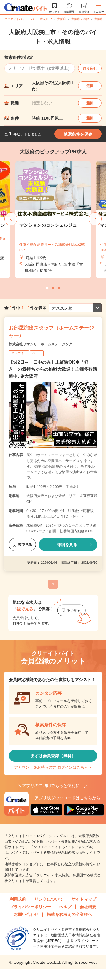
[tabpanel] (53, 219)
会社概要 (88, 906)
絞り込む (90, 68)
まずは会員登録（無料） (53, 755)
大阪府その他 (80, 19)
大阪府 (61, 19)
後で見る (25, 545)
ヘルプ (65, 906)
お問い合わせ (26, 914)
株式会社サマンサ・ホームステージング (40, 344)
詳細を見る (67, 544)
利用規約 (18, 899)
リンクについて (48, 899)
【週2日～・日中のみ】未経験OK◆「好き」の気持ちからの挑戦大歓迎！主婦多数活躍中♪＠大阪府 (53, 369)
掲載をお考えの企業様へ (69, 914)
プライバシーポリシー (30, 906)
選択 (89, 86)
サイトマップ (84, 899)
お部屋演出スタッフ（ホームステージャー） (51, 331)
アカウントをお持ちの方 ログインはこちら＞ (53, 767)
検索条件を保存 (78, 134)
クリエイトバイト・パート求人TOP (28, 19)
